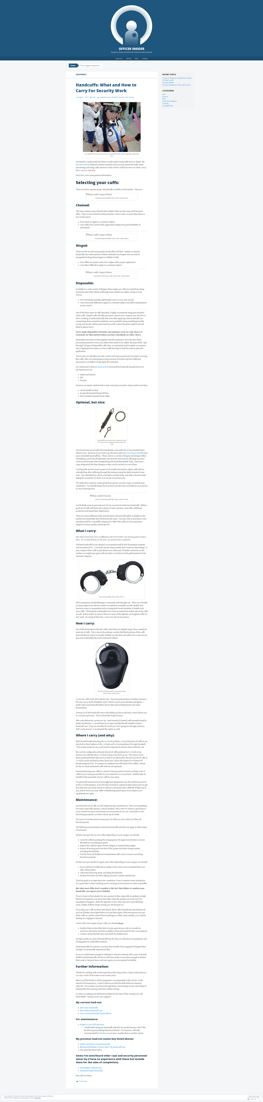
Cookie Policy (38, 1098)
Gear (94, 97)
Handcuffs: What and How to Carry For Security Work (106, 87)
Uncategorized (167, 106)
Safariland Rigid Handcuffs (91, 1071)
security (121, 97)
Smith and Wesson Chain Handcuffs (95, 1044)
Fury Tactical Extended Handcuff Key (96, 1013)
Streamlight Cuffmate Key (91, 1068)
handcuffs (114, 97)
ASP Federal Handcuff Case (91, 1011)
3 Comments (82, 1081)
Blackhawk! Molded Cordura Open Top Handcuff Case (102, 1047)
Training (144, 58)
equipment (103, 97)
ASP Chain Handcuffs (89, 1008)
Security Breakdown (169, 101)
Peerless (102, 1033)
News (136, 58)
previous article (82, 165)
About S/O (119, 58)
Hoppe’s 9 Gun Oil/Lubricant (92, 1024)
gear (109, 97)
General (128, 58)
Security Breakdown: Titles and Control (176, 85)
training (131, 97)
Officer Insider (131, 49)
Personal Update (168, 83)
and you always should (132, 453)
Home (72, 65)
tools (126, 97)
